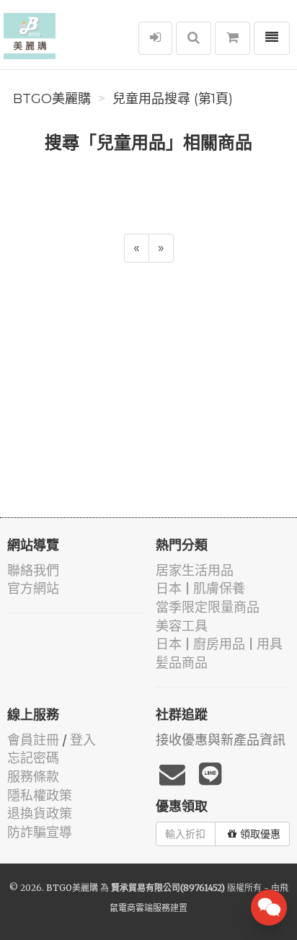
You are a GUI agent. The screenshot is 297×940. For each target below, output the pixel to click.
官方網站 (33, 588)
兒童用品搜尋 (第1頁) (172, 99)
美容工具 (182, 626)
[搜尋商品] (193, 38)
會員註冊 (33, 740)
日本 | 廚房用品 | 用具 (219, 644)
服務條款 (33, 776)
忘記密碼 (33, 758)
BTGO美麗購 (52, 99)
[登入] (155, 38)
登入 (83, 740)
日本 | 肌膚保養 (200, 588)
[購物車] (232, 38)
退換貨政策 (39, 813)
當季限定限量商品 (208, 607)
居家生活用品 (195, 570)
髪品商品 (182, 662)
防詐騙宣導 (39, 832)
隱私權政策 (39, 795)
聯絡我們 (33, 570)
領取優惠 (260, 833)
